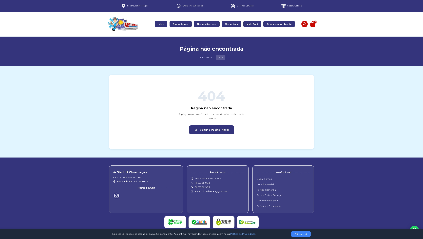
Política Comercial (266, 189)
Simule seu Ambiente (279, 24)
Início (161, 24)
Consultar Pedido (266, 184)
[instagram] (116, 195)
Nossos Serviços (206, 24)
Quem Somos (181, 24)
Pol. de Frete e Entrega (269, 195)
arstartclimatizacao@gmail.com (212, 191)
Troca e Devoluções (267, 200)
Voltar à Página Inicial (214, 129)
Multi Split (252, 24)
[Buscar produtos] (304, 24)
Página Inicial (205, 57)
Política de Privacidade (269, 206)
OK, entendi (300, 234)
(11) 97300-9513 (202, 187)
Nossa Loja (231, 24)
